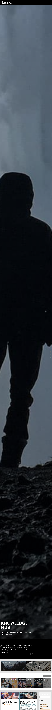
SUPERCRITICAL (38, 2)
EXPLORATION (30, 2)
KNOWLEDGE (46, 2)
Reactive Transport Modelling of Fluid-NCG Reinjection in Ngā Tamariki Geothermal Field (27, 702)
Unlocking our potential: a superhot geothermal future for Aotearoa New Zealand (9, 702)
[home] (7, 2)
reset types (47, 676)
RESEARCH (22, 2)
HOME (17, 2)
